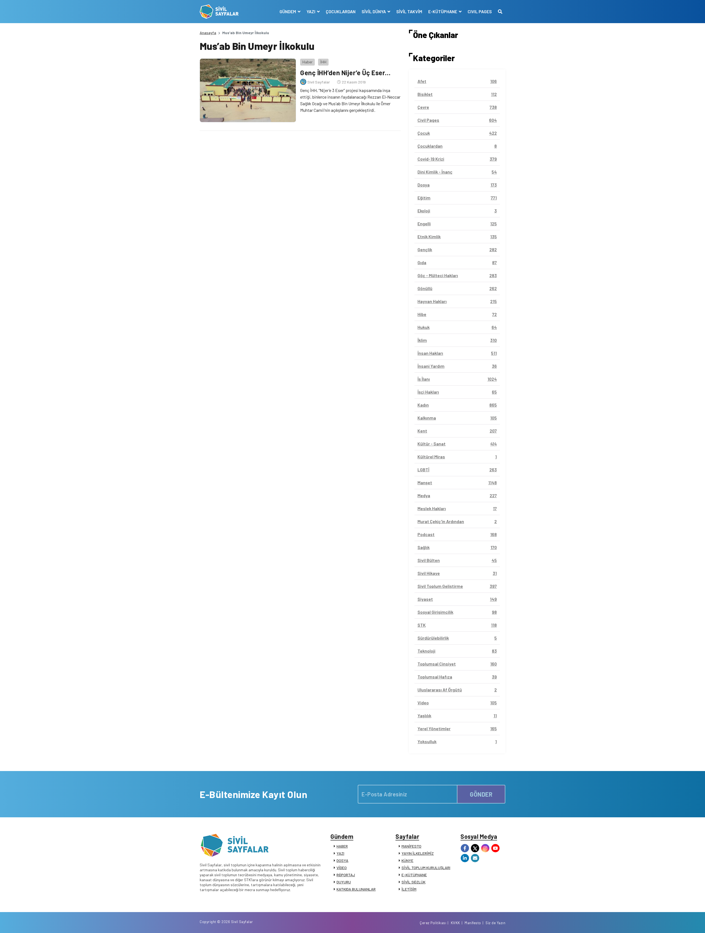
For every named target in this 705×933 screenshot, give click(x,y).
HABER (342, 846)
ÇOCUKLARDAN (341, 11)
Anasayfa (208, 32)
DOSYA (342, 860)
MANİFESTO (411, 846)
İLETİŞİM (409, 889)
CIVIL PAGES (480, 11)
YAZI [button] (311, 11)
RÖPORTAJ (346, 874)
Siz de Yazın (495, 923)
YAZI (340, 853)
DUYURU (344, 882)
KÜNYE (407, 860)
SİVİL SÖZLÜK (413, 882)
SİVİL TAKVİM (409, 11)
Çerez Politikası (433, 923)
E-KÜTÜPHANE (414, 874)
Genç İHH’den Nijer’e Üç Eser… (345, 73)
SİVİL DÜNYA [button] (374, 11)
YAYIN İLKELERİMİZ (418, 853)
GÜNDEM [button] (288, 11)
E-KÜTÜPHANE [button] (443, 11)
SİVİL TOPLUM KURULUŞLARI (426, 867)
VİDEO (342, 867)
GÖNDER (481, 794)
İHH (323, 62)
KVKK (455, 923)
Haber (307, 62)
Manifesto (473, 923)
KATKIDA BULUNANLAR (356, 889)
